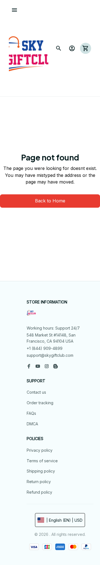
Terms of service (42, 460)
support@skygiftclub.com (50, 355)
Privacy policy (39, 450)
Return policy (39, 481)
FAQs (31, 413)
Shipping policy (41, 471)
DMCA (32, 423)
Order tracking (40, 402)
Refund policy (39, 492)
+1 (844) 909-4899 (44, 348)
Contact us (36, 392)
